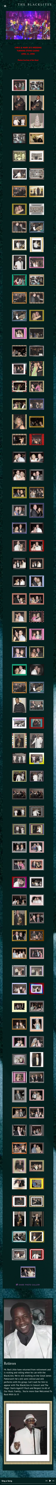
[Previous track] (46, 1481)
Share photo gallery (29, 1285)
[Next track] (53, 1481)
